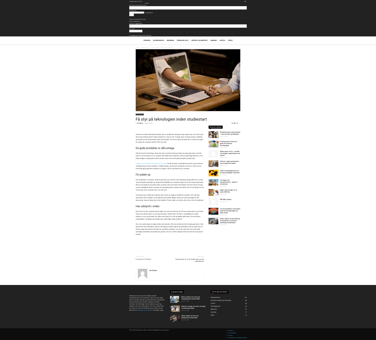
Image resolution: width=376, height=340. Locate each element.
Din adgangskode (148, 12)
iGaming (213, 40)
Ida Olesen (140, 123)
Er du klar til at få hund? (143, 259)
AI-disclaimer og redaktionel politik (237, 337)
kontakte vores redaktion (145, 310)
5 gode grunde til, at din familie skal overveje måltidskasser (189, 260)
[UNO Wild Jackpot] (213, 201)
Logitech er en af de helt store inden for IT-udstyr (151, 163)
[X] (142, 128)
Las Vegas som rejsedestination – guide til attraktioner (228, 182)
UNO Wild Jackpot (225, 199)
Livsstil (222, 40)
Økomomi (170, 40)
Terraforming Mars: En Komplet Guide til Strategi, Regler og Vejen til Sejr (230, 211)
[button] (245, 1)
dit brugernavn (133, 10)
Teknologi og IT (183, 40)
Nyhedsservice (158, 40)
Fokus (230, 40)
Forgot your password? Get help (137, 19)
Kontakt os (231, 330)
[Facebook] (138, 128)
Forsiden (146, 40)
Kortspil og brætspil (200, 40)
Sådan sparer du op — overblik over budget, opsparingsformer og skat (230, 153)
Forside (138, 47)
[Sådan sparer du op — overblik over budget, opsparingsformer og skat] (213, 153)
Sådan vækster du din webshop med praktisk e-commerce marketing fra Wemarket (230, 220)
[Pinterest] (147, 128)
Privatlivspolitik (232, 333)
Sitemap (230, 335)
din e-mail (131, 28)
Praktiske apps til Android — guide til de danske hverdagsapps (229, 143)
